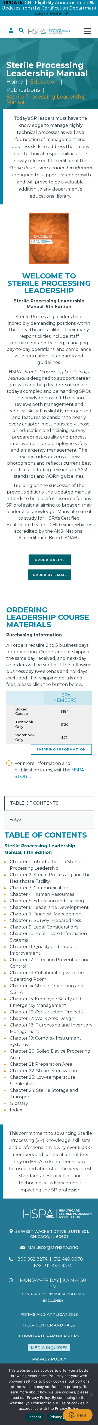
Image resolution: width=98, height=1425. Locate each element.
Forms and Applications (49, 1314)
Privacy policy (62, 1417)
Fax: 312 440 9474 (53, 1265)
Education (44, 81)
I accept (34, 1417)
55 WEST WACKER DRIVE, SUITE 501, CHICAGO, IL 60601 (52, 1234)
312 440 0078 (68, 1259)
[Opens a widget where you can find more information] (78, 1415)
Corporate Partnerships (49, 1336)
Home (14, 81)
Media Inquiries (49, 1347)
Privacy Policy (49, 1359)
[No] (91, 1394)
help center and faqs (49, 1325)
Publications (23, 90)
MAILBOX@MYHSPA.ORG (52, 1247)
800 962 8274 (32, 1259)
